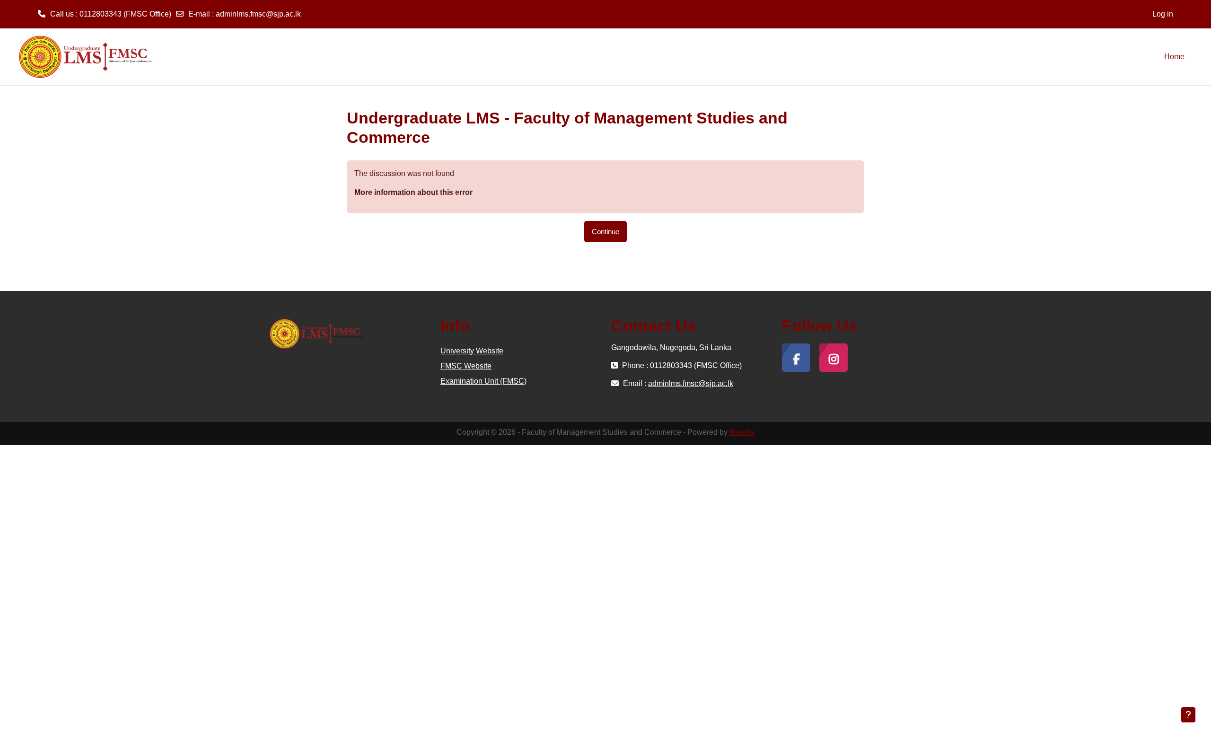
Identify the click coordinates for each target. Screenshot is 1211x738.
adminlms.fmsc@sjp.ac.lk (258, 14)
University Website (471, 351)
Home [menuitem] (1174, 57)
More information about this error (413, 192)
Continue (605, 232)
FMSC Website (465, 366)
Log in (1162, 14)
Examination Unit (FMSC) (483, 381)
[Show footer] (1188, 715)
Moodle (742, 432)
